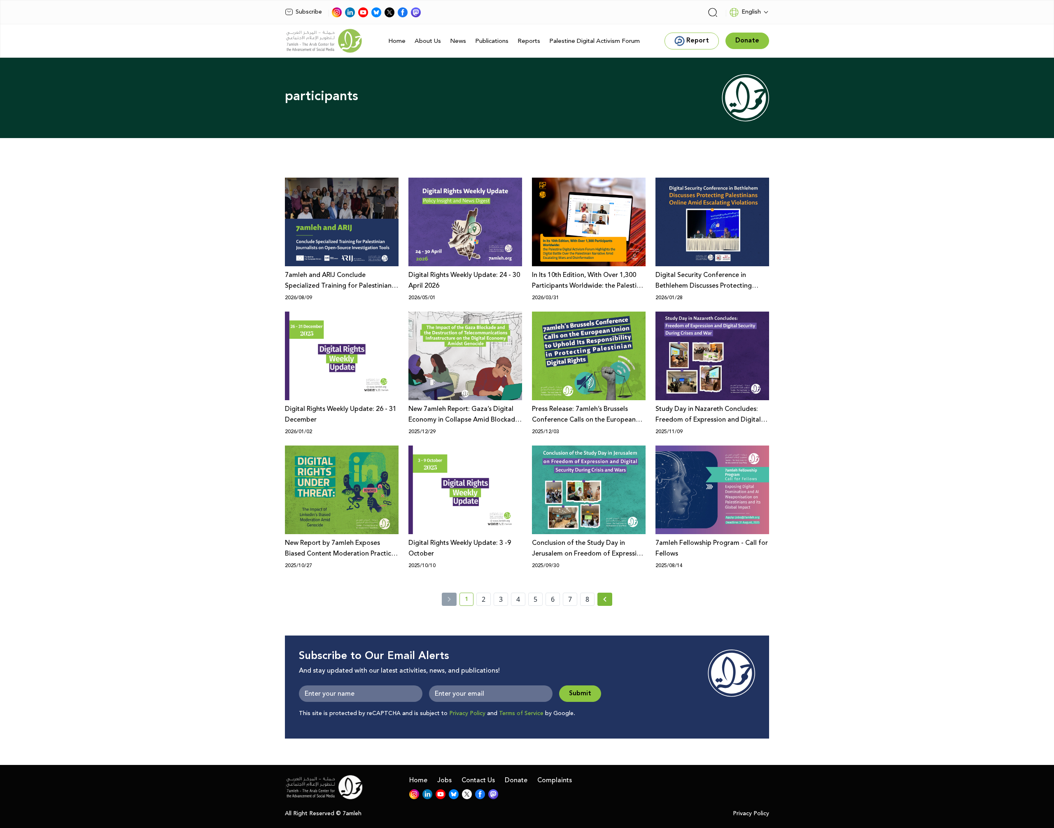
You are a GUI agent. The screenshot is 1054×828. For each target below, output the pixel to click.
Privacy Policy (467, 713)
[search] (713, 12)
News (458, 41)
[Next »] (605, 599)
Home (397, 41)
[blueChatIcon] (376, 12)
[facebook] (403, 12)
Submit (580, 693)
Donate (516, 780)
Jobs (444, 780)
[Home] (324, 40)
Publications (491, 41)
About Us (428, 41)
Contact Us (478, 780)
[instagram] (337, 12)
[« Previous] (449, 599)
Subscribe (309, 11)
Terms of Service (521, 713)
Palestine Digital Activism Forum (594, 41)
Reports (529, 41)
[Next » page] (604, 599)
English (751, 11)
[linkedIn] (350, 12)
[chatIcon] (416, 12)
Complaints (554, 780)
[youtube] (363, 12)
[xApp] (389, 12)
